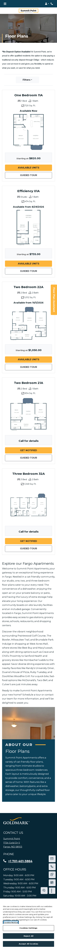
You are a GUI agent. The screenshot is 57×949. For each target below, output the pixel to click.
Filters (26, 79)
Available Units (35, 167)
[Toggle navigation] (5, 3)
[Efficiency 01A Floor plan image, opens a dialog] (28, 228)
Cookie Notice (11, 922)
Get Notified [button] (36, 450)
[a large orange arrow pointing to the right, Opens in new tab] (16, 820)
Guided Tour (36, 175)
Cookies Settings (28, 928)
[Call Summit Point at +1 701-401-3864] (52, 3)
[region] (28, 924)
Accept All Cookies (28, 944)
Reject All (28, 936)
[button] (47, 3)
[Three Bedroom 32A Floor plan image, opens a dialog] (28, 505)
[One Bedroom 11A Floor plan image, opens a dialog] (28, 132)
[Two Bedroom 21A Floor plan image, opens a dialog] (28, 414)
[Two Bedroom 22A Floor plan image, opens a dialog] (28, 324)
